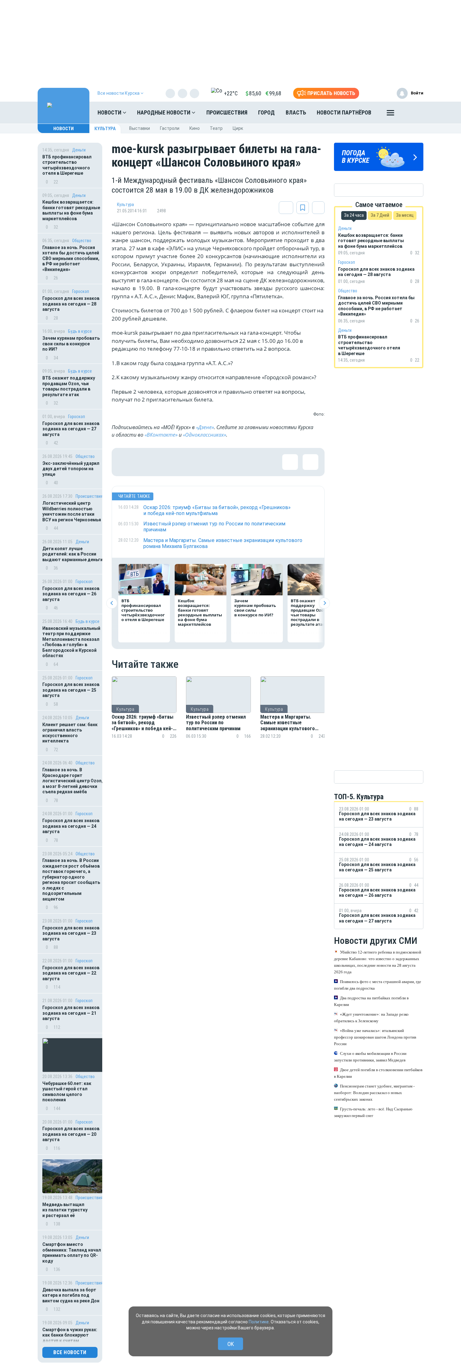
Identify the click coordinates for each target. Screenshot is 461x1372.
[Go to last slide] (111, 603)
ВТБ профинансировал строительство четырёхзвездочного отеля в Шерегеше (67, 165)
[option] (144, 715)
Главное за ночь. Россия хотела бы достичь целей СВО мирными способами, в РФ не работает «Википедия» (70, 258)
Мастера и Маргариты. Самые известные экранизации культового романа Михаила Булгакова (290, 722)
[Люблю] (166, 462)
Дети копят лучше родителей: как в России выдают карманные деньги (72, 554)
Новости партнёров (344, 112)
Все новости (70, 1352)
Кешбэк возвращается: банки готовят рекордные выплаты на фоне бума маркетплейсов (71, 210)
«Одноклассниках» (204, 434)
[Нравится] (126, 462)
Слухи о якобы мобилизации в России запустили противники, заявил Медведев (370, 1056)
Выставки (139, 128)
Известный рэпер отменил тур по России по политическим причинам (216, 722)
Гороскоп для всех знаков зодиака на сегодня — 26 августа (70, 594)
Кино (194, 128)
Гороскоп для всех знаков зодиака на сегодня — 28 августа (70, 304)
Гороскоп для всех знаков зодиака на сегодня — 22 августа (70, 973)
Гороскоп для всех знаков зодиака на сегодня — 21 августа (70, 1013)
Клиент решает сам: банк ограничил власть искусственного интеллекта (70, 733)
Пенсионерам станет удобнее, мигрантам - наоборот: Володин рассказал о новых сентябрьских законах (374, 1093)
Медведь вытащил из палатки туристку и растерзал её (64, 1210)
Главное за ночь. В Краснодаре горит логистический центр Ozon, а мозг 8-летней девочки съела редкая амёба (72, 780)
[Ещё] (390, 114)
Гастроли (169, 128)
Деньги (79, 149)
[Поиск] (412, 113)
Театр (216, 128)
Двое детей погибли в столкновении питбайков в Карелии (378, 1073)
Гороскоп (80, 291)
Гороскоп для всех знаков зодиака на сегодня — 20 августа (70, 1134)
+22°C (231, 93)
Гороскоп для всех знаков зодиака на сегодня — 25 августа (70, 690)
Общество (81, 240)
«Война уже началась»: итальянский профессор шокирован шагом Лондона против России (375, 1037)
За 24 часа (354, 215)
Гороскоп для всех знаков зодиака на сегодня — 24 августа (70, 826)
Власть (296, 112)
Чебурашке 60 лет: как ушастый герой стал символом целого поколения (66, 1092)
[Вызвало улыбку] (146, 462)
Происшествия (226, 112)
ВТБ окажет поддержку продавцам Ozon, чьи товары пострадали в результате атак (68, 386)
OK (230, 1344)
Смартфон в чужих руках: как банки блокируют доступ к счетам (69, 1335)
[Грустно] (207, 462)
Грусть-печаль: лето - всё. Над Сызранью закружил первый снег (373, 1112)
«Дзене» (205, 427)
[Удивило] (187, 462)
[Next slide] (324, 603)
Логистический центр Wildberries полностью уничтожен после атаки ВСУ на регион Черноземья (71, 511)
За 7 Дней (380, 215)
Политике (259, 1321)
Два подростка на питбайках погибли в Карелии (371, 1001)
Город (266, 112)
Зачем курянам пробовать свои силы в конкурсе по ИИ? (71, 344)
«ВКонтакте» (161, 434)
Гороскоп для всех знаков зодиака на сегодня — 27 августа (70, 429)
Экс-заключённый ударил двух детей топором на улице (70, 469)
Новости (110, 112)
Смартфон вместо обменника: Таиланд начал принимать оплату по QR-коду (71, 1252)
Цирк (238, 128)
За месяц (405, 215)
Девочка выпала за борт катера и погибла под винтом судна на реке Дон (70, 1295)
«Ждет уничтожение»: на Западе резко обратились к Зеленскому (371, 1017)
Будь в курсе (80, 331)
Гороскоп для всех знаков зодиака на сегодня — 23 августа (70, 933)
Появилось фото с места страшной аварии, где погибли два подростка (377, 985)
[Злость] (228, 462)
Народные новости (164, 112)
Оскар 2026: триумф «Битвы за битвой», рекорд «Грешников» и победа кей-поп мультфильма (142, 722)
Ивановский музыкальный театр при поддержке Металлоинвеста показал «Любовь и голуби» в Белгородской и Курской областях (71, 642)
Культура (105, 128)
